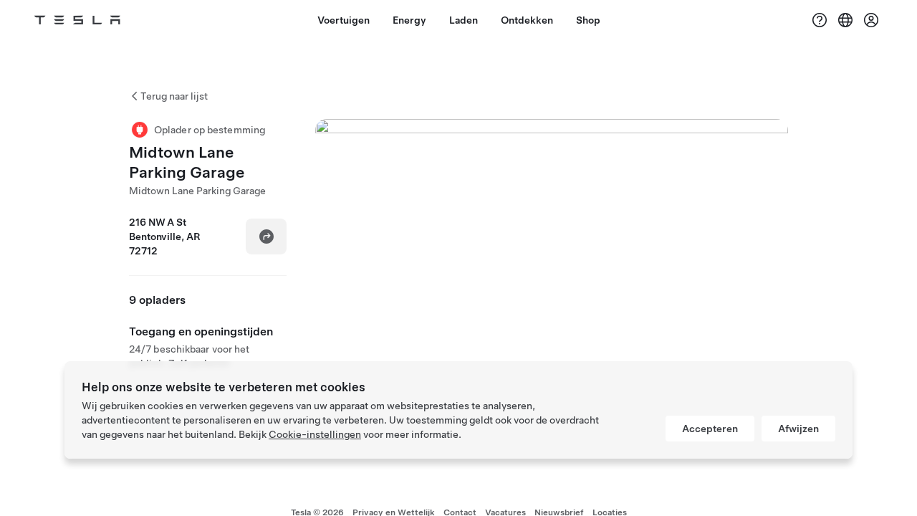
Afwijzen (798, 428)
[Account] (871, 20)
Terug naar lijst (174, 96)
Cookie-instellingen (315, 434)
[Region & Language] (845, 20)
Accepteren (710, 428)
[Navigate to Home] (77, 20)
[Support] (819, 20)
